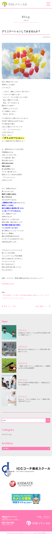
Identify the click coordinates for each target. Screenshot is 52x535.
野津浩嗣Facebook (8, 284)
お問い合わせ (47, 516)
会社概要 (39, 516)
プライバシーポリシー (44, 518)
